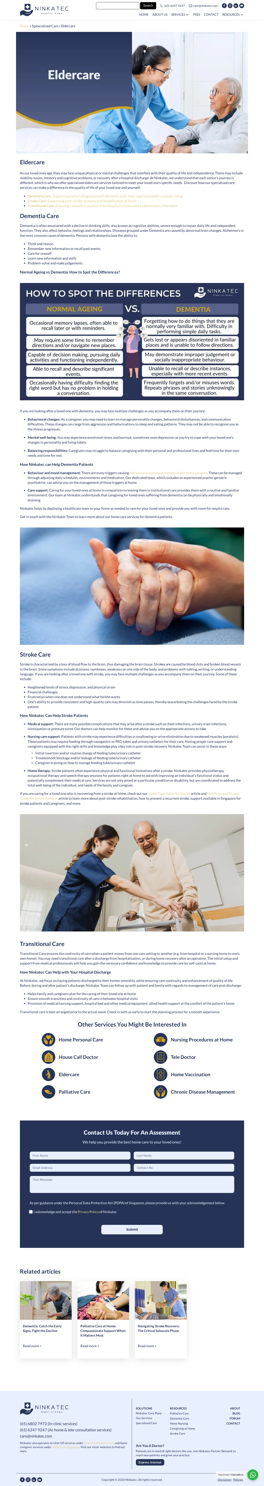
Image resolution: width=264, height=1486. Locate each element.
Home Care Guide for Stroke (169, 793)
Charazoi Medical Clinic (99, 1443)
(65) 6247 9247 (174, 5)
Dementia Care (179, 1418)
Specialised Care (146, 1423)
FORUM (235, 1418)
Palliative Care (74, 1092)
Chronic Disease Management (203, 1092)
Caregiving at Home (182, 1428)
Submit (132, 1229)
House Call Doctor (78, 1057)
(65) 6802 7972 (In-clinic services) (48, 1423)
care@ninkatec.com (205, 5)
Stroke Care (177, 1433)
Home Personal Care (81, 1039)
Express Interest (150, 1462)
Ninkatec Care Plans (149, 1413)
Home (24, 26)
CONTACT (233, 1423)
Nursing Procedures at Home (202, 1039)
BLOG (236, 1413)
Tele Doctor (183, 1057)
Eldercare (69, 1074)
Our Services (144, 1418)
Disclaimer (225, 1479)
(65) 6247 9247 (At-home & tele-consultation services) (66, 1429)
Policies (238, 1479)
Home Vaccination (190, 1074)
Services (178, 14)
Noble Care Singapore (65, 1447)
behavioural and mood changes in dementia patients (168, 473)
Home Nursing (179, 1423)
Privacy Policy (88, 1212)
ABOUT (235, 1408)
